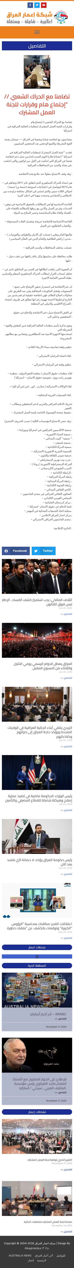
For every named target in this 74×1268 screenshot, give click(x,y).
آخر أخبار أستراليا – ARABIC (48, 1014)
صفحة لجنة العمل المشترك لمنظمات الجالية (48, 1221)
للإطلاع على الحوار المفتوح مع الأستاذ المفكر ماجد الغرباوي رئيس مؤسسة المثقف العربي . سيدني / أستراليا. (39, 1083)
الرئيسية (41, 1260)
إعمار (31, 1260)
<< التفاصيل (66, 614)
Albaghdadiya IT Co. (37, 1248)
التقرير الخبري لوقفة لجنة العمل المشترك (49, 1159)
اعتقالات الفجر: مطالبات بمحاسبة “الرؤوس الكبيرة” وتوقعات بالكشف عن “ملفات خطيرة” (39, 926)
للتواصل (60, 1255)
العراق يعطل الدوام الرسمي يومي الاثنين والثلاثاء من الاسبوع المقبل (43, 666)
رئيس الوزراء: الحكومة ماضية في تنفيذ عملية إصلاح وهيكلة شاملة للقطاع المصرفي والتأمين (38, 798)
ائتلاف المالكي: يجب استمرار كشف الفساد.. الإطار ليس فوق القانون (37, 602)
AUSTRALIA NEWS (20, 1255)
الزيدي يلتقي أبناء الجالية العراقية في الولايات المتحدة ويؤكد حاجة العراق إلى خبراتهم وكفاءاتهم (40, 732)
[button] (37, 32)
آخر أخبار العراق (44, 1255)
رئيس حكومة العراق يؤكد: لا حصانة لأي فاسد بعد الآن (39, 862)
